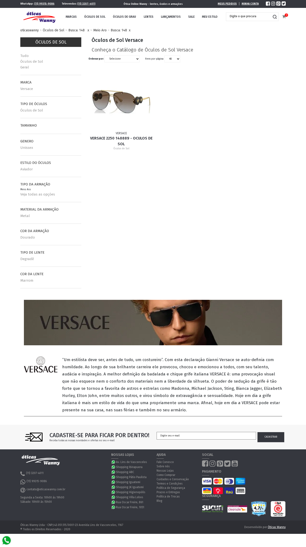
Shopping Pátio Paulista (131, 477)
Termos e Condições (170, 483)
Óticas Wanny (277, 527)
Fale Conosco (165, 462)
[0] (284, 17)
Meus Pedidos (227, 3)
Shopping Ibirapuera (129, 467)
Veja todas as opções (37, 194)
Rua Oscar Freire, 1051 (130, 507)
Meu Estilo (210, 16)
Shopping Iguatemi (128, 482)
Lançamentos (171, 16)
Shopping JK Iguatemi (130, 487)
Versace (26, 89)
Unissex (26, 147)
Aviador (26, 169)
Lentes (148, 16)
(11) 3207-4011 (86, 3)
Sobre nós (163, 466)
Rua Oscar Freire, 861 (129, 502)
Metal (25, 216)
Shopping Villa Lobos (129, 497)
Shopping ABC (125, 472)
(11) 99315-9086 (44, 3)
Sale (191, 16)
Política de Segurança (171, 488)
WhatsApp (113, 462)
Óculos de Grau (124, 16)
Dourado (27, 237)
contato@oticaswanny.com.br (46, 489)
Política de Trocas (168, 496)
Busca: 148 (76, 30)
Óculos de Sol (94, 16)
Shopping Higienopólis (130, 492)
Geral (24, 67)
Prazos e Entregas (168, 492)
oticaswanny (29, 30)
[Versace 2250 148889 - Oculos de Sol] (121, 101)
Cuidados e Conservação (173, 479)
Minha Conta (250, 3)
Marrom (26, 280)
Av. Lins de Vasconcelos (131, 462)
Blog (159, 500)
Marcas (71, 16)
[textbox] (248, 16)
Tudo (24, 56)
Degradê (27, 259)
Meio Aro (100, 30)
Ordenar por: (96, 58)
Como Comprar (166, 475)
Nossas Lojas (165, 470)
